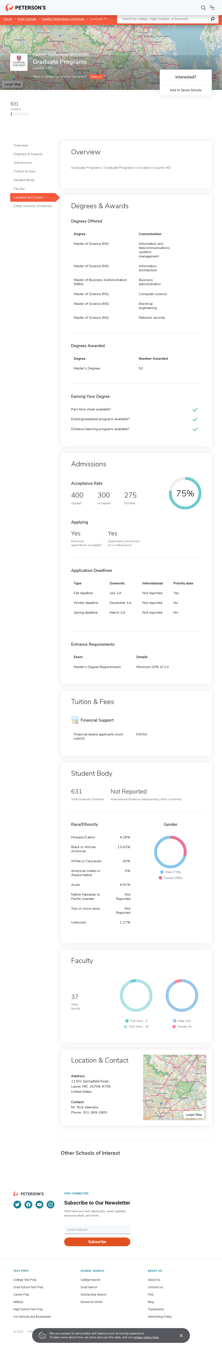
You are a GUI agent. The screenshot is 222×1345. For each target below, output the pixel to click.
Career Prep (21, 1294)
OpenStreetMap (192, 27)
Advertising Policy (160, 1316)
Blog (151, 1302)
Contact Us (155, 1287)
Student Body (24, 180)
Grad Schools (26, 19)
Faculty (19, 188)
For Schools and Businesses (32, 1316)
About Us (154, 1280)
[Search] (203, 7)
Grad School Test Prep (28, 1287)
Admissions (23, 162)
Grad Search (89, 1287)
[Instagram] (50, 1204)
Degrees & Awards (28, 154)
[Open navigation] (212, 7)
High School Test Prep (28, 1309)
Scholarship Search (93, 1294)
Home (7, 19)
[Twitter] (17, 1204)
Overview (21, 145)
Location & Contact (28, 197)
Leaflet (171, 27)
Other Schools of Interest (33, 206)
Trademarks (156, 1309)
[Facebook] (28, 1204)
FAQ (150, 1294)
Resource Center (92, 1302)
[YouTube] (39, 1204)
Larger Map (13, 84)
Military (18, 1302)
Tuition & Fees (25, 171)
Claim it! (96, 77)
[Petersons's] (25, 7)
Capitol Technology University (63, 19)
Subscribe (97, 1241)
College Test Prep (24, 1280)
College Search (90, 1280)
